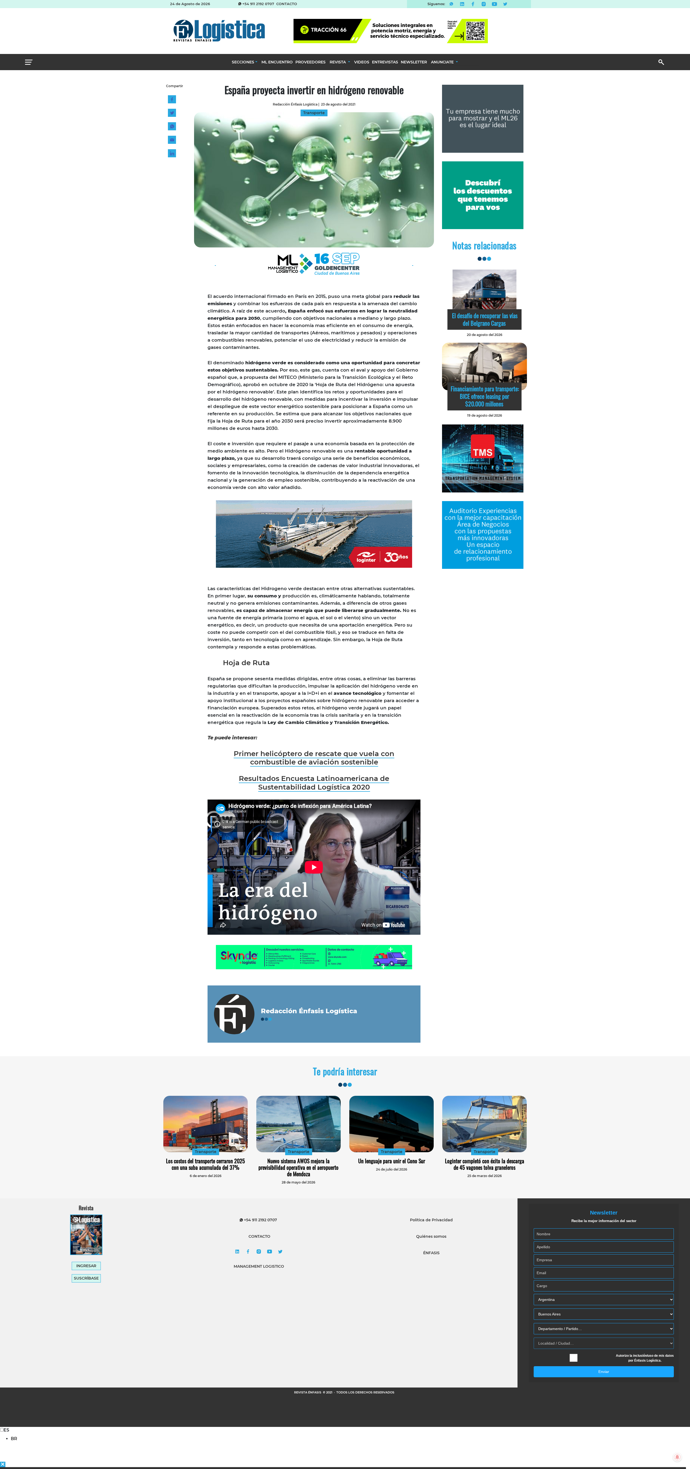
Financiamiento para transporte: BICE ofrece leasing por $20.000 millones (485, 396)
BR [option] (14, 1438)
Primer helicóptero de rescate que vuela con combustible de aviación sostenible (314, 757)
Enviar (603, 1371)
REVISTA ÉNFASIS (308, 1392)
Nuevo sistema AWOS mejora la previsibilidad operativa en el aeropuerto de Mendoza (298, 1167)
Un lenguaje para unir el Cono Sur (391, 1161)
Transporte (205, 1151)
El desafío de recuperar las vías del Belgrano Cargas (485, 319)
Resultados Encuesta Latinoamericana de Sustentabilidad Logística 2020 (314, 782)
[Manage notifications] (677, 1457)
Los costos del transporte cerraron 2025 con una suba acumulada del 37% (205, 1164)
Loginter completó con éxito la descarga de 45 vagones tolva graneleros (484, 1164)
